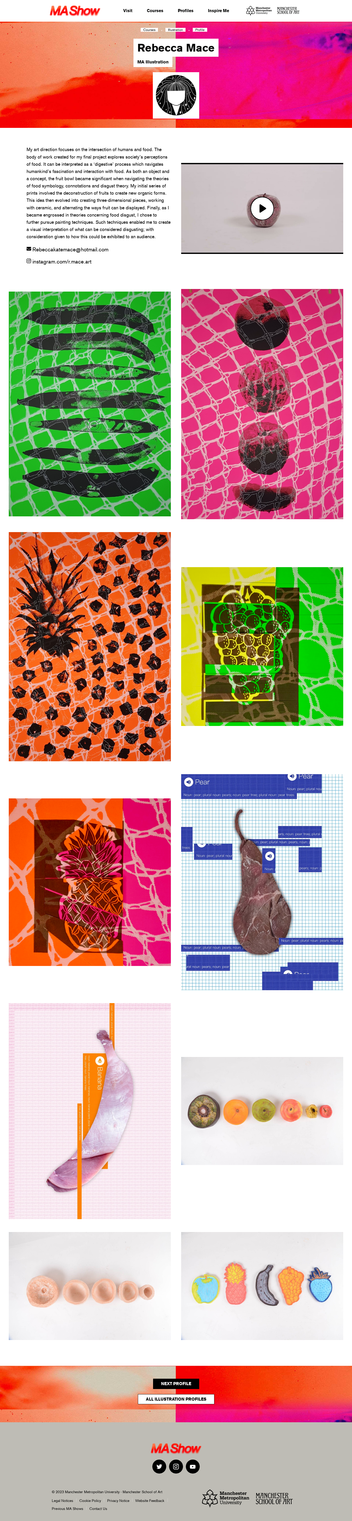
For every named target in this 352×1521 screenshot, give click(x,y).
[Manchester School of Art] (290, 10)
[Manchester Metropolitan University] (259, 11)
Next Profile (176, 1383)
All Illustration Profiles (176, 1399)
